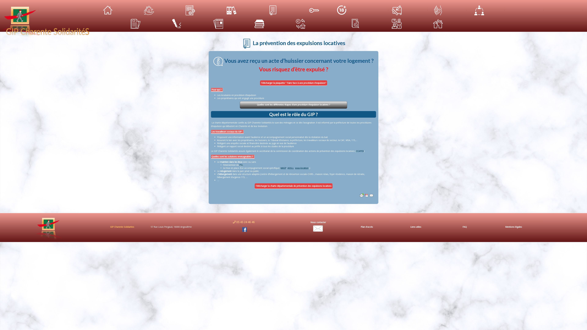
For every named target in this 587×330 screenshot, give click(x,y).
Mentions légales (513, 226)
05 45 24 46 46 (245, 222)
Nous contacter (318, 222)
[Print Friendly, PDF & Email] (366, 195)
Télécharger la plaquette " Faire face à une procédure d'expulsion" (293, 82)
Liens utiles (415, 226)
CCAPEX (360, 151)
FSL (241, 164)
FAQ (465, 226)
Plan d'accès (367, 226)
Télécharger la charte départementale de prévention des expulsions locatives (294, 185)
